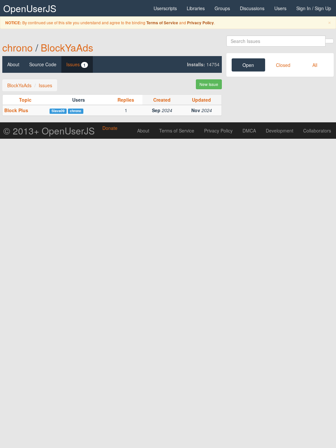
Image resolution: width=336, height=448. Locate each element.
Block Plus (16, 110)
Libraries (196, 8)
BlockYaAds (67, 47)
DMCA (249, 130)
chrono (17, 47)
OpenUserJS (29, 8)
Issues (76, 64)
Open (248, 65)
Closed (283, 65)
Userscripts (165, 8)
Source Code (42, 64)
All (314, 65)
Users (280, 8)
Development (279, 130)
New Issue (209, 84)
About (13, 64)
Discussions (252, 8)
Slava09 (58, 110)
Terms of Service (162, 23)
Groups (222, 8)
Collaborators (317, 130)
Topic (25, 99)
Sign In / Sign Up (313, 8)
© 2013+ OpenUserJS (49, 130)
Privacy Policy (200, 23)
